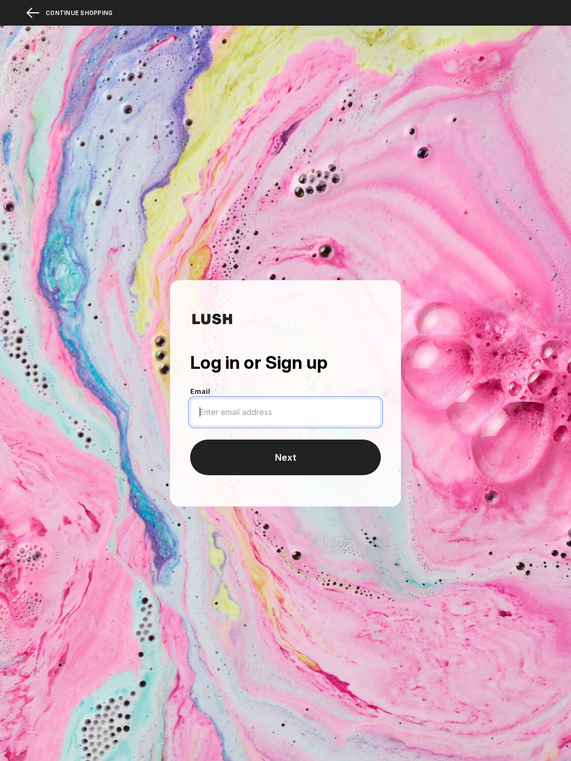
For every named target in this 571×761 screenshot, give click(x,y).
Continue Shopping (79, 12)
